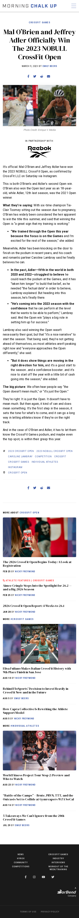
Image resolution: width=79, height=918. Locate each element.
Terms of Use (28, 912)
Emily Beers (50, 66)
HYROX (21, 858)
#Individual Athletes (25, 726)
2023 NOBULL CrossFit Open (54, 451)
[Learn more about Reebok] (39, 151)
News (21, 854)
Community (21, 862)
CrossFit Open (17, 472)
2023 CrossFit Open (21, 451)
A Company (72, 892)
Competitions (21, 867)
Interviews (58, 862)
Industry (58, 858)
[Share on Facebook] (28, 76)
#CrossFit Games (22, 619)
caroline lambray (20, 456)
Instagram (15, 467)
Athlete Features (18, 580)
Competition (43, 456)
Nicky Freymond (25, 571)
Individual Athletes (45, 462)
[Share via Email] (48, 76)
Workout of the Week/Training (58, 868)
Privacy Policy (50, 912)
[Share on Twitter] (35, 76)
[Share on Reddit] (42, 76)
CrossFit (60, 456)
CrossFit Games (39, 22)
